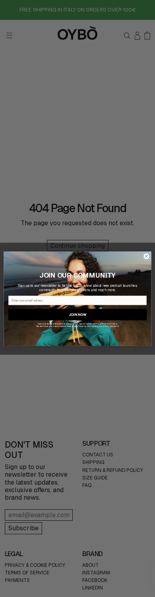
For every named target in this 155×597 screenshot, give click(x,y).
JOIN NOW (77, 314)
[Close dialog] (146, 256)
